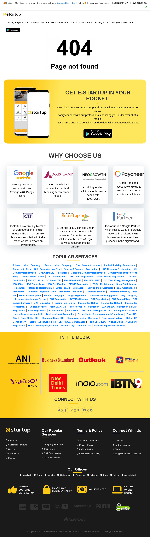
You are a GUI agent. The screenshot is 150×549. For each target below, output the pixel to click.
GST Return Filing (120, 299)
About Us (12, 440)
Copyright (59, 295)
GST (73, 22)
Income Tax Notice (88, 303)
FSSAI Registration (103, 284)
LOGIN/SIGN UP (120, 3)
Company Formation (53, 444)
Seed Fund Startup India (93, 310)
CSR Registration (37, 310)
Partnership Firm (22, 269)
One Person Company (88, 265)
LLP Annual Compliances (72, 322)
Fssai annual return (112, 318)
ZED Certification (126, 288)
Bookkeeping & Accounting (60, 314)
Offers (81, 3)
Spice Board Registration (110, 276)
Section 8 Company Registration (81, 269)
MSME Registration (79, 284)
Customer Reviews (17, 445)
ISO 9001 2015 (35, 280)
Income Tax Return (65, 303)
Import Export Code (33, 276)
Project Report (56, 310)
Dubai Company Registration (43, 325)
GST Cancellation (100, 299)
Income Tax (85, 22)
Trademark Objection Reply (41, 291)
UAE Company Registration (53, 272)
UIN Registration (42, 303)
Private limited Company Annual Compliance (100, 314)
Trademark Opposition (70, 291)
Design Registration (77, 295)
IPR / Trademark (59, 22)
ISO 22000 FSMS (72, 280)
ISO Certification (56, 284)
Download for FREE (66, 3)
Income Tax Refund (111, 303)
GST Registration (58, 299)
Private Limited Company (26, 265)
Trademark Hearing (95, 291)
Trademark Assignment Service (31, 299)
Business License (39, 22)
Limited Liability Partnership (119, 265)
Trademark (18, 291)
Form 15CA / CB (58, 306)
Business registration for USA (75, 325)
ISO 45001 (18, 284)
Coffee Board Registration (69, 288)
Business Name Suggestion (104, 295)
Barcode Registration (40, 288)
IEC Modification (56, 276)
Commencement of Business (82, 318)
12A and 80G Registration (115, 306)
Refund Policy (86, 449)
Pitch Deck (72, 310)
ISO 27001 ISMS (92, 280)
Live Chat (119, 440)
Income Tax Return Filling (42, 322)
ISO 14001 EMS (53, 280)
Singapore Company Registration (87, 272)
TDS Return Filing (37, 306)
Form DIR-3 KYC (97, 322)
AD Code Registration (81, 276)
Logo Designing (129, 295)
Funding (98, 22)
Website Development (30, 295)
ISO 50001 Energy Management (119, 280)
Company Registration (16, 22)
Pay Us (11, 458)
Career (11, 449)
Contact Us (13, 453)
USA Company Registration (116, 269)
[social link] (59, 410)
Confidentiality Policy (89, 453)
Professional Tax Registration (84, 306)
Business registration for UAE (109, 325)
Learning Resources (99, 3)
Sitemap (118, 449)
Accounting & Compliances (119, 22)
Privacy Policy (86, 445)
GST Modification (79, 299)
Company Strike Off (53, 318)
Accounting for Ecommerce (123, 310)
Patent (47, 295)
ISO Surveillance (36, 284)
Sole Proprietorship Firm (47, 269)
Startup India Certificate (100, 288)
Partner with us (122, 445)
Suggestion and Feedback (127, 453)
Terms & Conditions (89, 440)
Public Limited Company (58, 265)
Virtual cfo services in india (29, 314)
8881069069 (141, 3)
